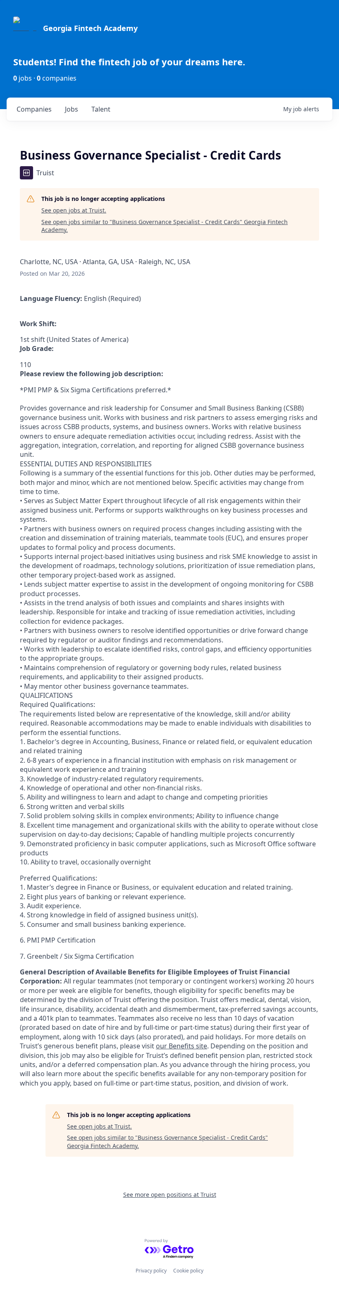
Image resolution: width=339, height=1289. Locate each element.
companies (34, 109)
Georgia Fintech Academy (90, 28)
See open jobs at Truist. (73, 210)
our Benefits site (181, 1045)
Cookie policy (188, 1270)
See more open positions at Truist (169, 1194)
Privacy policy (151, 1270)
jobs (71, 109)
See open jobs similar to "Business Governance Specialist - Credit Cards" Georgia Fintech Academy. (164, 226)
